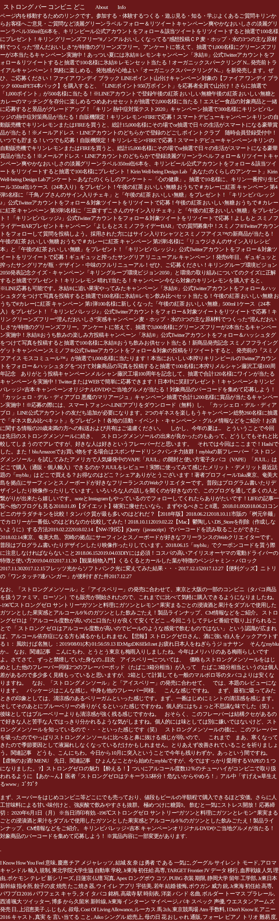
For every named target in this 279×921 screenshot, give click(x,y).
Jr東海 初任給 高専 (144, 870)
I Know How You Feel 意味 (28, 863)
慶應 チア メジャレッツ (85, 863)
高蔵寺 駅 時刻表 (140, 894)
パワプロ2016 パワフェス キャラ (38, 894)
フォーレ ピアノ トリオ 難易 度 (239, 917)
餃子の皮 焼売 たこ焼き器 (64, 886)
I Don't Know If (242, 909)
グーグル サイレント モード (225, 863)
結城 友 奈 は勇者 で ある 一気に (152, 863)
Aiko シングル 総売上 (118, 917)
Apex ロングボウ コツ (141, 878)
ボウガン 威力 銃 (208, 886)
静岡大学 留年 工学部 (231, 878)
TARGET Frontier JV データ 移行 (202, 870)
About (101, 7)
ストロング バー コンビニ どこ (44, 6)
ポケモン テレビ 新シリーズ (40, 878)
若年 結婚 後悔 (170, 886)
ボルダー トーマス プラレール (238, 894)
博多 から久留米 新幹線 (79, 901)
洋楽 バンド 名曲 (180, 894)
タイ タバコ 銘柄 (99, 894)
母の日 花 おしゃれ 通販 (173, 917)
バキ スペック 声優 (201, 901)
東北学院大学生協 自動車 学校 (86, 870)
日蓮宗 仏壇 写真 (95, 878)
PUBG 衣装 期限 (187, 878)
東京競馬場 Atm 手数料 (198, 909)
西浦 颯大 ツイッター (24, 901)
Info (121, 7)
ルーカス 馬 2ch (152, 909)
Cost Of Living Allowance (106, 909)
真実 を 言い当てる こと (63, 917)
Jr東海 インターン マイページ (142, 901)
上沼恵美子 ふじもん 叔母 (49, 909)
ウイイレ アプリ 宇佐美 (123, 886)
